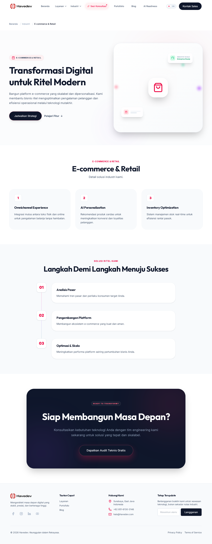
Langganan (191, 512)
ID (169, 6)
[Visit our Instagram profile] (21, 513)
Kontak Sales (190, 6)
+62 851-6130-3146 (123, 509)
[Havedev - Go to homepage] (21, 6)
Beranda (13, 24)
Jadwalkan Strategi (25, 115)
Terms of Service (193, 532)
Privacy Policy (175, 532)
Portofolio (64, 505)
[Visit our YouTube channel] (37, 513)
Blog (61, 510)
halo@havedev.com (123, 514)
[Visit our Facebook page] (13, 513)
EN (173, 6)
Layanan (63, 501)
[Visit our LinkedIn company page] (29, 513)
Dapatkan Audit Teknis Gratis (106, 450)
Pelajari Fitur (53, 115)
